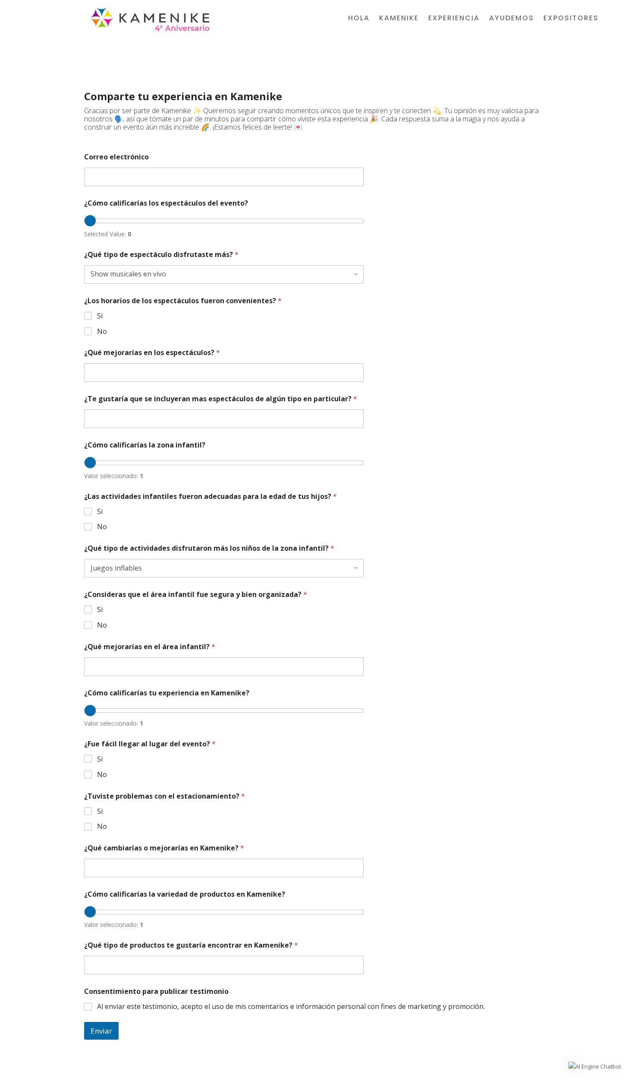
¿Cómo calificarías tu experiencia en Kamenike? (166, 693)
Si (100, 315)
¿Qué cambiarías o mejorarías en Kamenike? (164, 848)
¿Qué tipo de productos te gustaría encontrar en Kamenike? (191, 945)
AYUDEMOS (511, 19)
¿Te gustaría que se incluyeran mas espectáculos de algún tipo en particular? (220, 399)
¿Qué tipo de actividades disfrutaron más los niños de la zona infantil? (209, 548)
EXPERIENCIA (454, 19)
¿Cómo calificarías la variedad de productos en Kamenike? (184, 894)
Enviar (101, 1031)
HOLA (359, 19)
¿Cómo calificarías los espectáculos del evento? (166, 203)
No (102, 331)
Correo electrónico (116, 157)
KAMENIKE (399, 19)
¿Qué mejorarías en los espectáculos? (152, 353)
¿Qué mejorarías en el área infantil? (149, 647)
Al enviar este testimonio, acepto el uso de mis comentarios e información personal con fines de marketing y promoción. (291, 1006)
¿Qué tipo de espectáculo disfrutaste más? (161, 255)
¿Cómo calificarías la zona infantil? (144, 445)
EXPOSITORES (571, 19)
